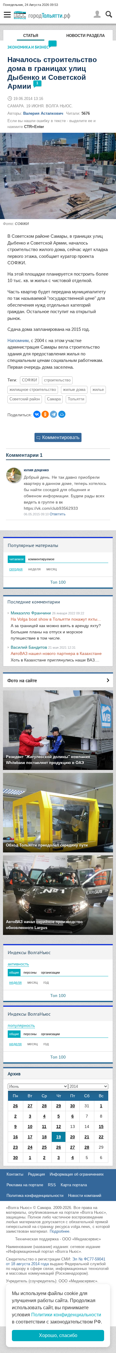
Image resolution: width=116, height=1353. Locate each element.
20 (72, 1137)
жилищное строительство (33, 390)
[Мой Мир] (61, 414)
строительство (57, 380)
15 (101, 1126)
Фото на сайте (22, 680)
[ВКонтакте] (36, 414)
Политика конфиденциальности (35, 1195)
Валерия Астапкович (43, 113)
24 (30, 1147)
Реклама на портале (25, 1185)
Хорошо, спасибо (58, 1335)
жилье (98, 390)
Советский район (25, 399)
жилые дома (74, 390)
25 (44, 1147)
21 (86, 1137)
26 (15, 1106)
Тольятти (76, 399)
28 (44, 1106)
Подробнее (59, 1231)
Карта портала (74, 1185)
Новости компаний (84, 1195)
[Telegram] (53, 414)
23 (15, 1147)
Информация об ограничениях (77, 1174)
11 (44, 1126)
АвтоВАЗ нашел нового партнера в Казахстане (56, 653)
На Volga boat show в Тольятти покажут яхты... (56, 619)
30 (72, 1106)
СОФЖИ (29, 380)
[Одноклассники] (45, 414)
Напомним (18, 340)
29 (58, 1106)
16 (15, 1137)
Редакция (36, 1174)
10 (30, 1126)
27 (30, 1106)
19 (58, 1137)
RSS (52, 1185)
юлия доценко (36, 470)
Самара (54, 399)
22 (101, 1137)
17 (30, 1137)
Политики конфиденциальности (66, 1314)
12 (58, 1126)
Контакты (15, 1174)
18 (44, 1137)
